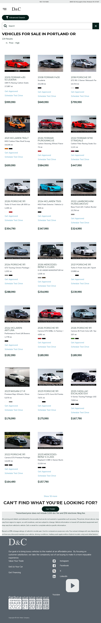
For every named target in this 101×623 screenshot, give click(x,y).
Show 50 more (50, 496)
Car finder (50, 509)
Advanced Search (17, 17)
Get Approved (11, 91)
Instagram (64, 561)
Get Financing (15, 572)
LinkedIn (63, 576)
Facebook (64, 565)
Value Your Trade (16, 561)
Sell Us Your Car (16, 566)
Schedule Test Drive (14, 95)
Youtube (56, 594)
